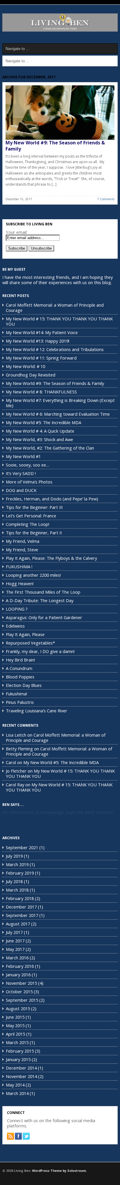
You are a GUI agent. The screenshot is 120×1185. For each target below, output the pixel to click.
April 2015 (15, 1034)
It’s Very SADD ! (21, 473)
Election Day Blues (24, 685)
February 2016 (20, 966)
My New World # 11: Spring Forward (41, 358)
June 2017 (15, 941)
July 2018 (14, 881)
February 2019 (20, 873)
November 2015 (21, 983)
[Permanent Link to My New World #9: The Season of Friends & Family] (60, 112)
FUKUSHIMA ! (19, 566)
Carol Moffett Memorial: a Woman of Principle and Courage (55, 307)
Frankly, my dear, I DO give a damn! (40, 651)
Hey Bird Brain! (20, 660)
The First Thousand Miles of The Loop (43, 592)
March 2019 (17, 864)
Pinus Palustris (20, 702)
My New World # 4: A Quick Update (40, 431)
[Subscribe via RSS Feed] (10, 1136)
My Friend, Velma (22, 541)
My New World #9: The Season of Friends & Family (55, 145)
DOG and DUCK (21, 490)
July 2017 (14, 932)
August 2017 (18, 924)
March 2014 (17, 1093)
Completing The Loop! (27, 524)
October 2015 (19, 991)
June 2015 (15, 1017)
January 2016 (18, 974)
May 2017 (15, 949)
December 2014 (21, 1068)
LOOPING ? (17, 609)
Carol (11, 762)
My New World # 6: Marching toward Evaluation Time (58, 414)
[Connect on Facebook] (18, 1136)
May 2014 (15, 1085)
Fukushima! (16, 694)
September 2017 (22, 915)
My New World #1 (23, 456)
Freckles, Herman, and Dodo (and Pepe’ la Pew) (52, 499)
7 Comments (105, 199)
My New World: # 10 (25, 366)
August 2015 (18, 1008)
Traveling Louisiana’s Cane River (36, 711)
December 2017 (21, 907)
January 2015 (18, 1059)
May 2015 (15, 1025)
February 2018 (20, 898)
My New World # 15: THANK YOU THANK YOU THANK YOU (59, 321)
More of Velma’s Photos (29, 482)
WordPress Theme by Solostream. (59, 1171)
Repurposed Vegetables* (30, 643)
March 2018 (17, 890)
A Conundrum (19, 668)
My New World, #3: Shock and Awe (39, 439)
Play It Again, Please (25, 634)
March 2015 (17, 1042)
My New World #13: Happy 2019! (37, 341)
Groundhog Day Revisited (30, 375)
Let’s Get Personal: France (31, 516)
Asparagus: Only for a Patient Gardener (44, 617)
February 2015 (20, 1051)
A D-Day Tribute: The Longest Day (39, 600)
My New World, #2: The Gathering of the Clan (50, 448)
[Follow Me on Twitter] (26, 1136)
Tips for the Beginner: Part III (34, 507)
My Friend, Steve (22, 549)
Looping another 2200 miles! (33, 575)
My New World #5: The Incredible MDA (43, 422)
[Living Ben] (60, 30)
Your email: (16, 232)
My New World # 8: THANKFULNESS (41, 392)
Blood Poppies (20, 677)
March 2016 (17, 958)
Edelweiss (15, 626)
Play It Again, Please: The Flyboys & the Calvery (51, 558)
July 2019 (14, 856)
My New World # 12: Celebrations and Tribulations (55, 349)
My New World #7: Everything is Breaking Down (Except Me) (60, 402)
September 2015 (22, 1000)
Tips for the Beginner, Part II (34, 533)
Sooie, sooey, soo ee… (27, 465)
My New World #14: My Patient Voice (42, 332)
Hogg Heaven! (19, 583)
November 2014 (21, 1076)
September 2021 (22, 847)
